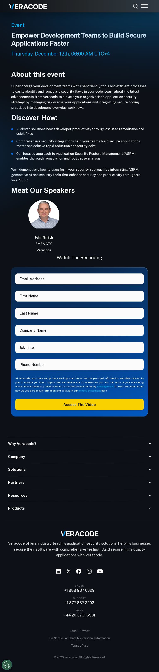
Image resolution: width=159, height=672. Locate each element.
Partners (16, 482)
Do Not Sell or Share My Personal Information (79, 638)
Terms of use (79, 645)
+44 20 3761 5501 (79, 615)
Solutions (17, 469)
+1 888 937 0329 (79, 590)
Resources (18, 495)
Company (16, 456)
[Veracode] (26, 5)
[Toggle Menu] (144, 6)
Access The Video (79, 404)
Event (18, 25)
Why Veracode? (22, 443)
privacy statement (89, 390)
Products (16, 508)
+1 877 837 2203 (79, 603)
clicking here (105, 386)
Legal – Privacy (79, 631)
